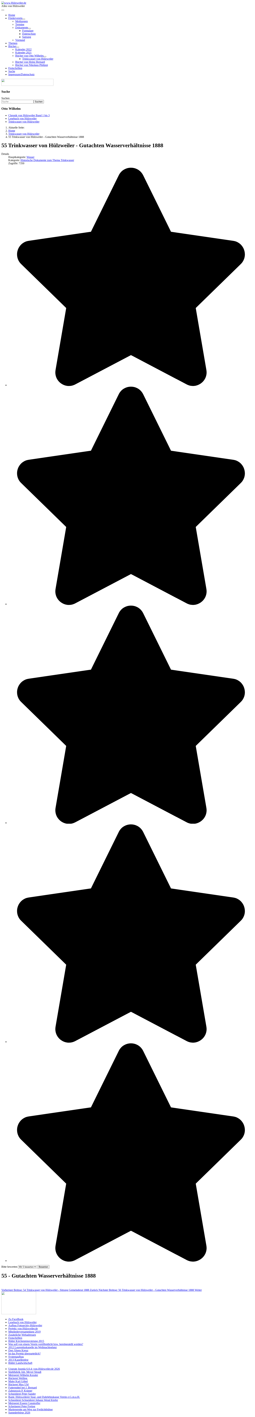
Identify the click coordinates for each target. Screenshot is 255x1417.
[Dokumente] (29, 28)
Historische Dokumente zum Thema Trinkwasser (47, 160)
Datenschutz (29, 33)
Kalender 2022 (23, 49)
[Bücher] (17, 47)
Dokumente (21, 27)
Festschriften (15, 68)
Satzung (26, 36)
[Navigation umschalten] (2, 10)
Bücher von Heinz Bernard (30, 61)
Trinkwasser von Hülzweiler (37, 58)
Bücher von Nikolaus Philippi (31, 65)
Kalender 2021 (23, 52)
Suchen (5, 98)
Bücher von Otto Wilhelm (29, 55)
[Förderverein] (23, 19)
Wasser (30, 157)
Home (11, 15)
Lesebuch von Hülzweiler (22, 118)
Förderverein (15, 18)
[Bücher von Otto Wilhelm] (45, 56)
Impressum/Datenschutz (21, 74)
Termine (19, 24)
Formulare (27, 30)
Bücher (12, 46)
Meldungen (21, 21)
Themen (12, 43)
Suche (11, 71)
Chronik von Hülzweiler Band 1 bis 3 (29, 115)
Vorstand (20, 40)
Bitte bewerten (9, 1266)
